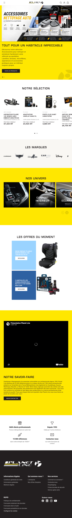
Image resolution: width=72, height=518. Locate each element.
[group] (45, 156)
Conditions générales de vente (13, 480)
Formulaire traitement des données (14, 503)
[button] (4, 2)
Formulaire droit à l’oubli (11, 506)
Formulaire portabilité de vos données (15, 508)
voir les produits (11, 68)
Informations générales (11, 482)
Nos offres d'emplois (34, 482)
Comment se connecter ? (55, 480)
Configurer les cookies (10, 511)
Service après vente (54, 490)
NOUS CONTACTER (12, 398)
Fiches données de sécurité (56, 487)
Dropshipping (52, 485)
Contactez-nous (52, 482)
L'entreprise (31, 480)
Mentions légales (9, 485)
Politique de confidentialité (12, 501)
